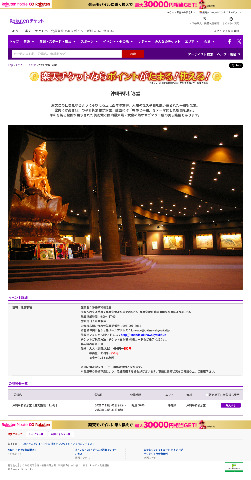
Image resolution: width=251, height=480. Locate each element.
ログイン (219, 31)
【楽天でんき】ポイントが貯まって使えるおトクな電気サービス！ (58, 443)
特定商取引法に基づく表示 (73, 465)
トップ (14, 41)
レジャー (144, 41)
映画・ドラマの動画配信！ (22, 449)
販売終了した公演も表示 (223, 395)
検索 (133, 54)
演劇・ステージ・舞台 (55, 41)
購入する (231, 405)
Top (10, 65)
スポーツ (87, 41)
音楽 (27, 41)
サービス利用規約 (99, 465)
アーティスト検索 (200, 54)
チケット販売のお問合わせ (181, 12)
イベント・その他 (116, 41)
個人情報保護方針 (46, 465)
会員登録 (233, 31)
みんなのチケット (168, 41)
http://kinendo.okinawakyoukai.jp (143, 335)
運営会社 (12, 465)
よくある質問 (27, 465)
